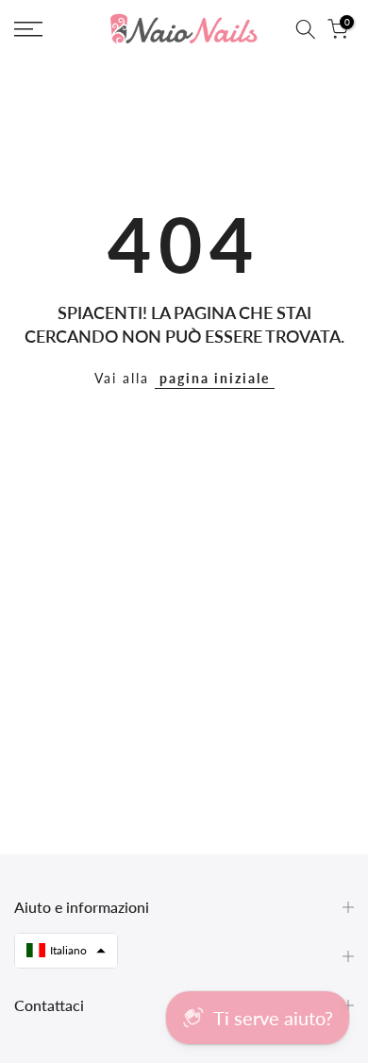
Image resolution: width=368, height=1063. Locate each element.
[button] (66, 951)
